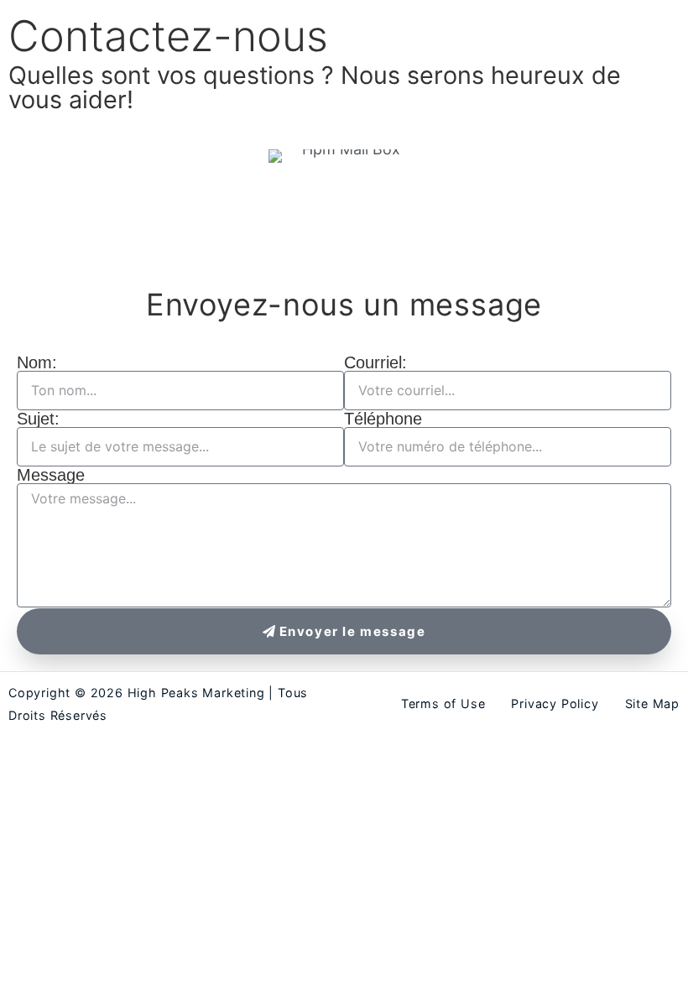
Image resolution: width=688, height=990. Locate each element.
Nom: (37, 362)
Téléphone (383, 418)
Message (51, 474)
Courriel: (375, 362)
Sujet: (38, 418)
